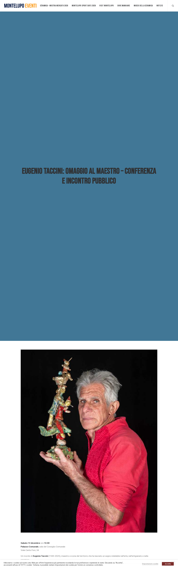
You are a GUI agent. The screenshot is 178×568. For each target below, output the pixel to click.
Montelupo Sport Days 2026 (84, 5)
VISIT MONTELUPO (106, 5)
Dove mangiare (123, 5)
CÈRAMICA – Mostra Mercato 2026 (54, 5)
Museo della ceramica (143, 5)
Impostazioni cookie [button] (150, 564)
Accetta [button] (168, 564)
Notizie (160, 5)
